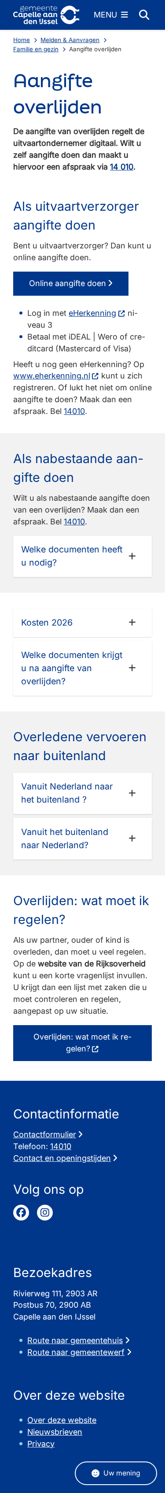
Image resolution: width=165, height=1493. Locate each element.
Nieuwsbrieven (54, 1431)
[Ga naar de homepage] (46, 15)
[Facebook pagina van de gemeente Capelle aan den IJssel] (21, 1213)
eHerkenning (92, 313)
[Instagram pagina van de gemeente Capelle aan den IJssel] (45, 1213)
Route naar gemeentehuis (75, 1340)
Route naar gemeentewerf (76, 1352)
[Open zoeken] (144, 15)
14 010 (121, 166)
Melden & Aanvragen (69, 39)
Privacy (41, 1443)
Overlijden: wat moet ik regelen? (82, 1042)
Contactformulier (44, 1134)
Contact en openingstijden (62, 1158)
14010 (74, 411)
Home (21, 39)
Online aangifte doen (67, 283)
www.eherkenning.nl (51, 375)
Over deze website (61, 1420)
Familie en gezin (36, 49)
